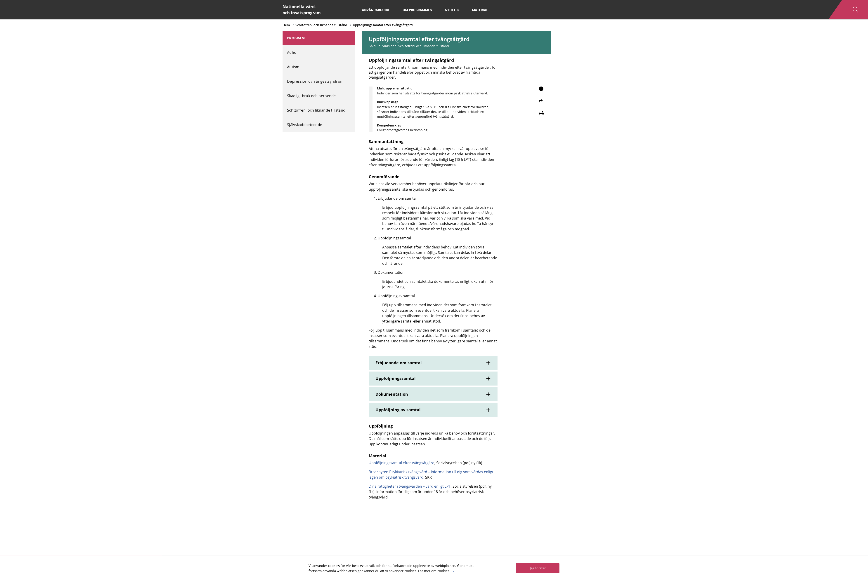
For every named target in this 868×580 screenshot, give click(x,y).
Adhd (291, 52)
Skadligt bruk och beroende (311, 95)
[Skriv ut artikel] (541, 112)
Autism (293, 66)
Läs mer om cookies (433, 570)
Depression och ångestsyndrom (315, 81)
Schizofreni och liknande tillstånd (321, 25)
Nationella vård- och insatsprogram (302, 9)
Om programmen (417, 10)
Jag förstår (538, 568)
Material (480, 10)
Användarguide (376, 10)
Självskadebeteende (304, 124)
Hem (286, 25)
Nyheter (452, 10)
